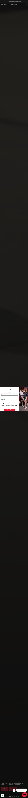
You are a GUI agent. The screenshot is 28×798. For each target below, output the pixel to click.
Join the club (9, 409)
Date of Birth (3, 399)
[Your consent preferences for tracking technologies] (2, 795)
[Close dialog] (27, 388)
